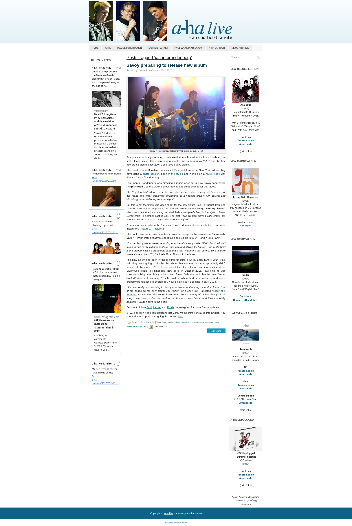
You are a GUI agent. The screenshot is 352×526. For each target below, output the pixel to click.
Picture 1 (145, 228)
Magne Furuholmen (129, 48)
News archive (240, 48)
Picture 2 (159, 228)
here (180, 316)
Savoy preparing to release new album (166, 65)
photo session (151, 173)
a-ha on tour (217, 48)
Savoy (148, 322)
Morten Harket (158, 48)
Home (95, 48)
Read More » (216, 330)
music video (213, 173)
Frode (170, 307)
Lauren (157, 307)
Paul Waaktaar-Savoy (188, 48)
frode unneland (168, 322)
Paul (149, 307)
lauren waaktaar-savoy (204, 322)
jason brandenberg (184, 322)
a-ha (108, 48)
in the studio (175, 173)
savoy (145, 326)
